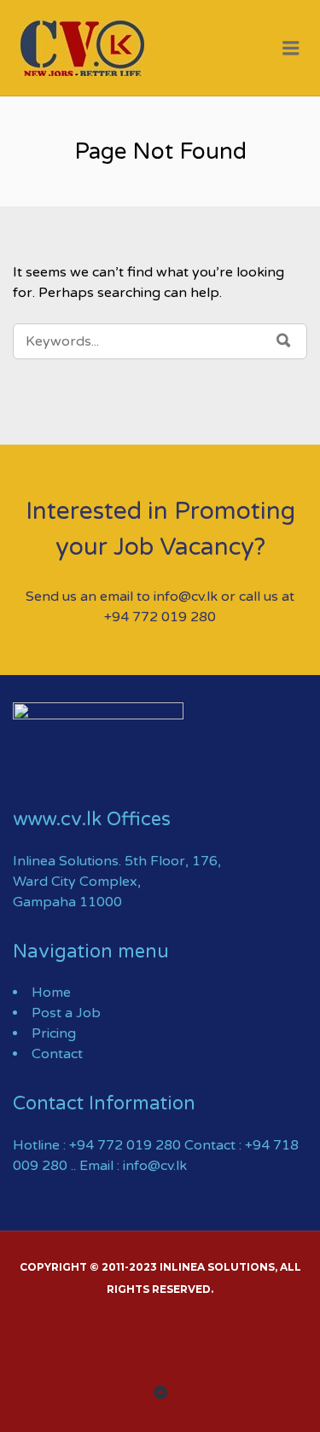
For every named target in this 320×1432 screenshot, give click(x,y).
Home (51, 992)
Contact (57, 1053)
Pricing (54, 1033)
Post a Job (66, 1013)
